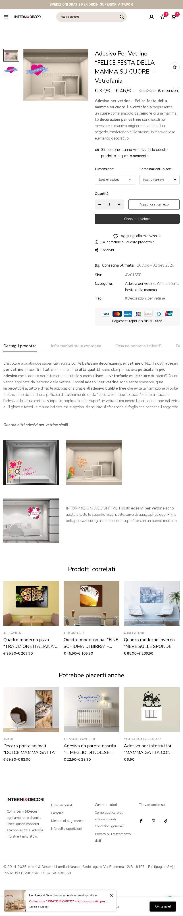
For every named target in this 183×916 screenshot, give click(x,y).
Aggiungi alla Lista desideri (175, 67)
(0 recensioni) (169, 90)
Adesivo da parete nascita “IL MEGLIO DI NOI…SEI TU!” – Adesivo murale (90, 752)
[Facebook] (141, 821)
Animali (8, 739)
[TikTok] (166, 821)
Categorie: (104, 283)
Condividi (107, 250)
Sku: (98, 275)
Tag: (98, 298)
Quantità (101, 193)
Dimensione (104, 168)
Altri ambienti (167, 283)
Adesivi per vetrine (140, 283)
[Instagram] (153, 821)
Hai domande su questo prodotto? (127, 242)
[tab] (20, 346)
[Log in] (151, 16)
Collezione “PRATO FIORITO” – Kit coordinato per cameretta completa (68, 901)
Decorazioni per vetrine (146, 298)
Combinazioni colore (155, 168)
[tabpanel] (91, 455)
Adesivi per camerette (80, 739)
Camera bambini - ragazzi (143, 739)
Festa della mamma (141, 289)
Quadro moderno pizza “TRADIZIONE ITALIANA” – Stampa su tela (30, 646)
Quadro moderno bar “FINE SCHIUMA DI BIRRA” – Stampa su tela (91, 646)
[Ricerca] (122, 17)
